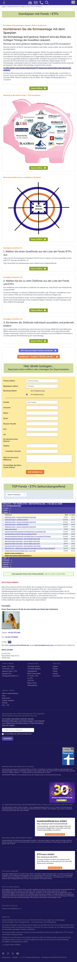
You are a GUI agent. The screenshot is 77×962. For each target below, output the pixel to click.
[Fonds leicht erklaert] (55, 827)
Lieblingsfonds (32, 671)
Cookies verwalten (8, 700)
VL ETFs (30, 678)
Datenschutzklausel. (24, 734)
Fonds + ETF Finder (8, 666)
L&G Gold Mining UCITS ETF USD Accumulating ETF (21, 534)
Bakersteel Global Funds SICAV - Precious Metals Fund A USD (22, 539)
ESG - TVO (5, 705)
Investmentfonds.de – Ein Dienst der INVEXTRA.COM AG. (46, 957)
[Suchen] (47, 3)
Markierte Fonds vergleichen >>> (14, 553)
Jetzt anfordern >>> (35, 472)
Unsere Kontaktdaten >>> (12, 909)
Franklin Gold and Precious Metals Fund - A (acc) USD (20, 551)
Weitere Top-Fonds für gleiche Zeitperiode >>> (18, 555)
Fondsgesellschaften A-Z (10, 676)
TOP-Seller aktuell (33, 666)
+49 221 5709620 (11, 637)
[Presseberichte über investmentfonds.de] (68, 756)
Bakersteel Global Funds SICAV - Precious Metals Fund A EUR (22, 543)
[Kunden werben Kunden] (30, 3)
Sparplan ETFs (7, 673)
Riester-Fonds (31, 683)
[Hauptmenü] (73, 2)
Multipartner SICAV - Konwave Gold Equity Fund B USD (20, 517)
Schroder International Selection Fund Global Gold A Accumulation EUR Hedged (28, 536)
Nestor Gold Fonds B (11, 529)
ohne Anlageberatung (37, 391)
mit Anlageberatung (37, 394)
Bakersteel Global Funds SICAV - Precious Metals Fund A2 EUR (22, 546)
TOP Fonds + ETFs (8, 669)
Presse (55, 671)
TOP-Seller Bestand (34, 669)
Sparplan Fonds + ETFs (9, 671)
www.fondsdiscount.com (43, 645)
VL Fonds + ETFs (32, 676)
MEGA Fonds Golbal (34, 673)
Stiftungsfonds (32, 685)
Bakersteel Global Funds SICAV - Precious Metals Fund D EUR (22, 541)
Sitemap (5, 703)
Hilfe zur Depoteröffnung (10, 693)
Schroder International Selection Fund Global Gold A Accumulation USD (25, 531)
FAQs (3, 696)
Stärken (55, 666)
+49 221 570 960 (14, 633)
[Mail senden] (36, 3)
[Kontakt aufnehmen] (41, 3)
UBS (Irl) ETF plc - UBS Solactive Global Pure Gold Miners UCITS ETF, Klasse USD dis (30, 548)
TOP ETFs (30, 680)
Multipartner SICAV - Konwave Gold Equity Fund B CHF (20, 522)
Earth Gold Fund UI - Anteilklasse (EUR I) (16, 519)
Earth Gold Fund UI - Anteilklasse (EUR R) (16, 524)
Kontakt (55, 673)
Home (3, 6)
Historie (55, 669)
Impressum (56, 676)
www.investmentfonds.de (19, 645)
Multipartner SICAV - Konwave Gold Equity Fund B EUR (20, 527)
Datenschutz (6, 698)
